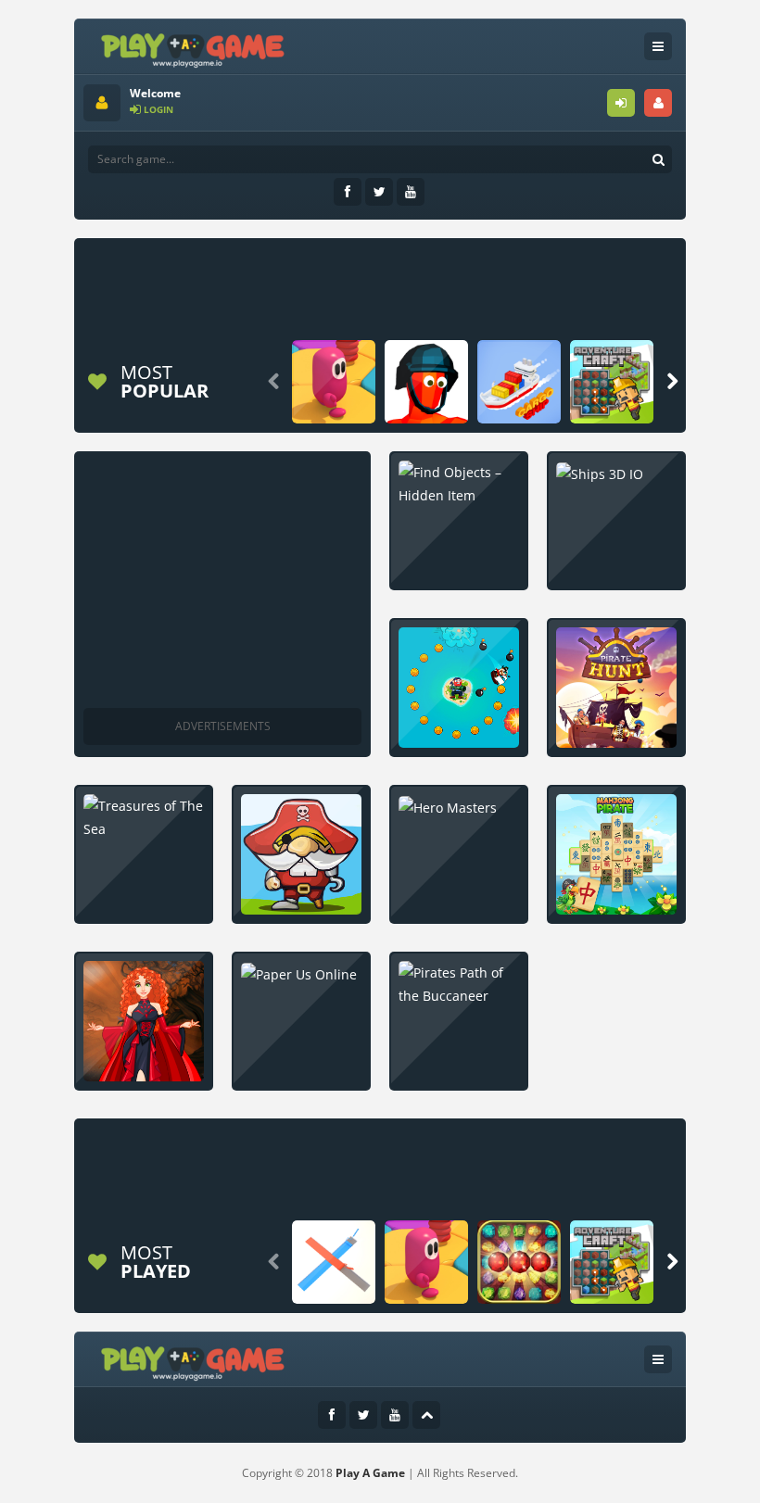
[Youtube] (410, 192)
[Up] (426, 1415)
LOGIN (621, 103)
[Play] (333, 381)
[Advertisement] (420, 289)
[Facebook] (347, 192)
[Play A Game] (193, 48)
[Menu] (658, 46)
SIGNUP (658, 103)
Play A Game (370, 1473)
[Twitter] (379, 192)
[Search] (658, 159)
